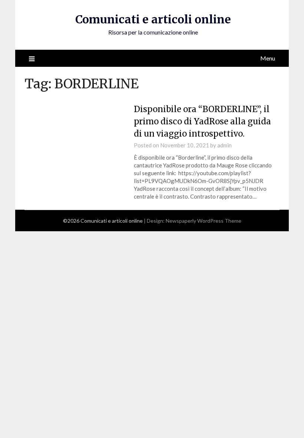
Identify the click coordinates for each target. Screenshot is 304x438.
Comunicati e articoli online (153, 19)
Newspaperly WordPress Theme (203, 221)
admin (224, 145)
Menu (267, 58)
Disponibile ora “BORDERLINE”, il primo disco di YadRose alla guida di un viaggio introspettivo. (202, 121)
